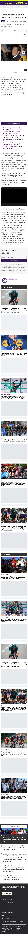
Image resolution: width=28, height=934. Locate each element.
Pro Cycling (4, 11)
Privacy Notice (20, 266)
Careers (3, 915)
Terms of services (18, 264)
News (3, 21)
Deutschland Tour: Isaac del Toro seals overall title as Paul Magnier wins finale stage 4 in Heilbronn (15, 877)
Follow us (16, 30)
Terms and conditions (7, 899)
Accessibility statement (7, 912)
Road (14, 11)
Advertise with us (6, 918)
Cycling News (10, 21)
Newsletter (24, 30)
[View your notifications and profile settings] (16, 3)
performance (21, 209)
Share (5, 30)
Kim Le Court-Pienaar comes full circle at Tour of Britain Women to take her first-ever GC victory (15, 847)
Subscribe (20, 3)
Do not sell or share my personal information (12, 921)
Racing (9, 11)
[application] (14, 196)
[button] (26, 3)
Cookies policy (5, 909)
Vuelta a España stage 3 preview (17, 7)
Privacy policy (5, 906)
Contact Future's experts (7, 902)
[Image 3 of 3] (23, 52)
